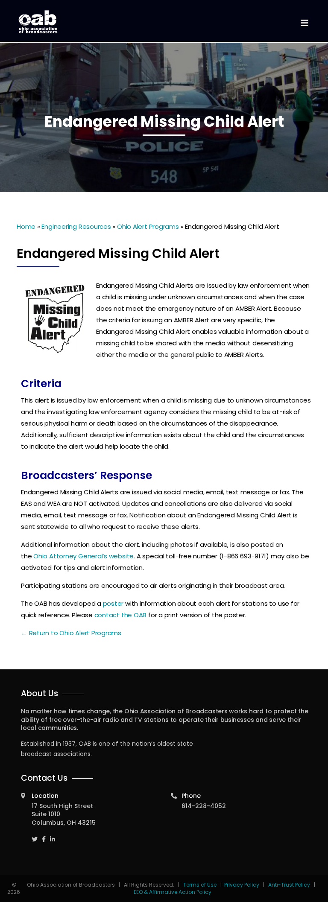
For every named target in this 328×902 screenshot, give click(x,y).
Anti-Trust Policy (289, 884)
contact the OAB (120, 614)
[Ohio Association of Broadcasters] (38, 22)
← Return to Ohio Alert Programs (71, 632)
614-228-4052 (204, 806)
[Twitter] (35, 835)
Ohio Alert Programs (148, 226)
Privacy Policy (241, 884)
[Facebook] (44, 835)
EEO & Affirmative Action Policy (172, 892)
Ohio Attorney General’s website (83, 556)
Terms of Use (200, 884)
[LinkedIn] (52, 835)
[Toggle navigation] (304, 23)
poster (113, 603)
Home (26, 226)
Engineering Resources (76, 226)
